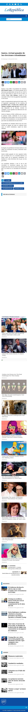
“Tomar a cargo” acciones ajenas (17, 689)
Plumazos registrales (15, 656)
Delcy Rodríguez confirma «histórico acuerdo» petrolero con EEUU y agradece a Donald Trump (17, 614)
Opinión (5, 652)
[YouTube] (15, 4)
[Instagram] (18, 4)
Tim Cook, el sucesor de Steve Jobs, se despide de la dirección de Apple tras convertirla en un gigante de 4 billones (17, 627)
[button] (26, 16)
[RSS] (21, 4)
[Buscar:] (14, 19)
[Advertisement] (14, 36)
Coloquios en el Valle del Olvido (16, 671)
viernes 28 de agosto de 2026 (17, 658)
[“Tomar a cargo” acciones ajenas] (4, 690)
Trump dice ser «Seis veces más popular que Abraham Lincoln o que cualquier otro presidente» (16, 640)
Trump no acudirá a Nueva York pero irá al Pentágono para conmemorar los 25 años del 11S (16, 602)
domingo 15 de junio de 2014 (10, 59)
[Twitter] (10, 4)
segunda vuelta (19, 188)
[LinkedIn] (12, 4)
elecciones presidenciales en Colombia (13, 183)
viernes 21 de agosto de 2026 (17, 692)
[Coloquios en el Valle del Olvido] (4, 672)
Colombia (7, 180)
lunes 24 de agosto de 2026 (16, 684)
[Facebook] (7, 4)
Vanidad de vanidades (15, 663)
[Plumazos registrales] (4, 657)
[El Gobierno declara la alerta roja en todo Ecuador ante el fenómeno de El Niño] (4, 588)
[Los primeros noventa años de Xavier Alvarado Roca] (4, 680)
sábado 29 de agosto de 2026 (17, 594)
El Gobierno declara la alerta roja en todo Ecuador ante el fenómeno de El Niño (17, 589)
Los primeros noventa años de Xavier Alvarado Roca (16, 680)
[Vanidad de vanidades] (4, 665)
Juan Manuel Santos (8, 185)
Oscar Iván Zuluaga (7, 188)
